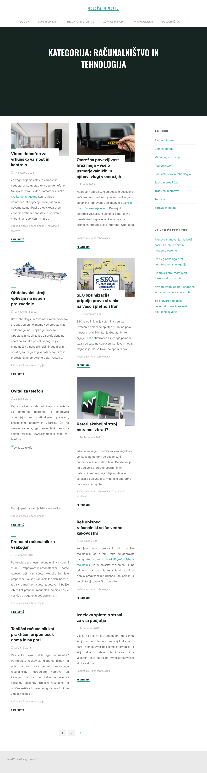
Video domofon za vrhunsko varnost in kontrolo (30, 159)
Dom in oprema (164, 148)
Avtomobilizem (164, 140)
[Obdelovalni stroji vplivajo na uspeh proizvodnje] (40, 273)
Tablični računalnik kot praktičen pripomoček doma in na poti (32, 634)
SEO (88, 338)
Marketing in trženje (167, 157)
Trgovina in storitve (167, 191)
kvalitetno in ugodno (24, 196)
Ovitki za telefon (27, 391)
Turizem (160, 199)
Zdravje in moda (165, 207)
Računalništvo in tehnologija (27, 225)
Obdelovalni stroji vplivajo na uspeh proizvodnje (28, 298)
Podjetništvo (163, 165)
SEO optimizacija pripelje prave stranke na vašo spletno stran (98, 301)
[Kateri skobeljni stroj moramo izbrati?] (106, 401)
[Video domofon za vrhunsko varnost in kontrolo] (40, 139)
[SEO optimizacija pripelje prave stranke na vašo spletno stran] (106, 277)
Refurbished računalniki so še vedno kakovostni (99, 528)
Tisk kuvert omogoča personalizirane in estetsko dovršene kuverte (172, 306)
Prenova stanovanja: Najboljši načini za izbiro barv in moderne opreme (174, 245)
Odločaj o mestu (103, 8)
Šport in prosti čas (166, 182)
